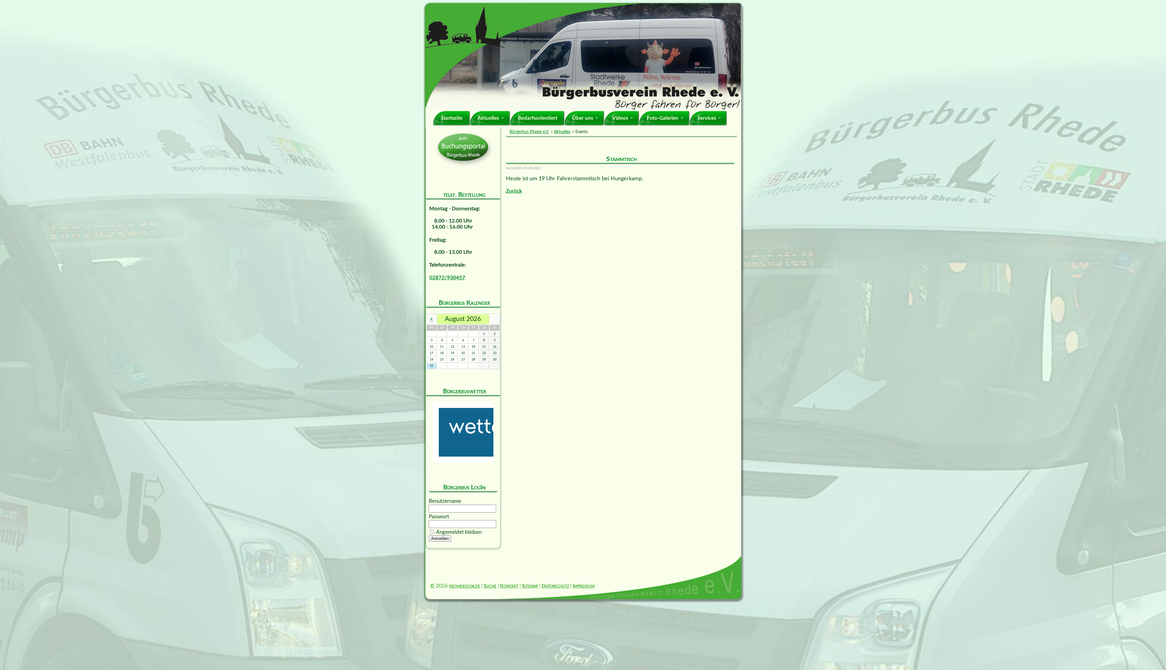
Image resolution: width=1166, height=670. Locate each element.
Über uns (582, 118)
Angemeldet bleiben (459, 532)
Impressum (584, 586)
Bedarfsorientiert (537, 118)
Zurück (514, 191)
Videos (620, 118)
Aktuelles (488, 118)
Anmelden (440, 538)
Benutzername (445, 501)
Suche (490, 586)
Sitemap (530, 586)
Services (706, 118)
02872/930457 (447, 277)
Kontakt (509, 586)
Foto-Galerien (662, 118)
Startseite (451, 118)
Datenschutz (555, 586)
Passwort (439, 516)
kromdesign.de (464, 586)
